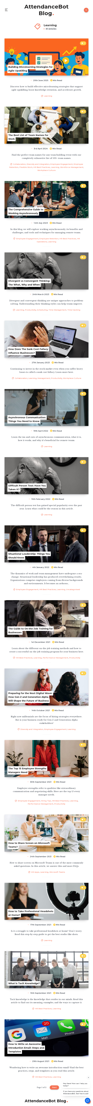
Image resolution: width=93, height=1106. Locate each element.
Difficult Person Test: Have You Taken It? (27, 487)
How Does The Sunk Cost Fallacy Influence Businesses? (28, 351)
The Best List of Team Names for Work (28, 137)
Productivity (30, 310)
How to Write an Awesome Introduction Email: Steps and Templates (26, 1048)
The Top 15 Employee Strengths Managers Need (27, 770)
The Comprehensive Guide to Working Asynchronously (25, 211)
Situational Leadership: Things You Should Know (29, 555)
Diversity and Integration (38, 164)
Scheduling (42, 310)
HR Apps (35, 872)
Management (44, 378)
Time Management (57, 310)
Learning (48, 96)
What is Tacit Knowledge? (24, 983)
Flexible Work (26, 167)
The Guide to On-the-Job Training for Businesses (30, 630)
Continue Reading (80, 69)
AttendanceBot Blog (46, 10)
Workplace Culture (46, 170)
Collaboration (19, 164)
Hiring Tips (46, 801)
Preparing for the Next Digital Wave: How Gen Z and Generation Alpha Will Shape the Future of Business (30, 697)
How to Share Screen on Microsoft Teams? (29, 845)
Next (54, 1087)
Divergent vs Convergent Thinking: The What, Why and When (29, 283)
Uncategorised (73, 589)
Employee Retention (49, 239)
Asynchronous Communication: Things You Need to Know (27, 419)
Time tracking (73, 310)
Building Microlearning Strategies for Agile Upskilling (30, 69)
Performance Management (55, 658)
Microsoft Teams (57, 872)
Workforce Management (71, 167)
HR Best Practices (41, 167)
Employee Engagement (61, 164)
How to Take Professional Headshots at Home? (30, 913)
